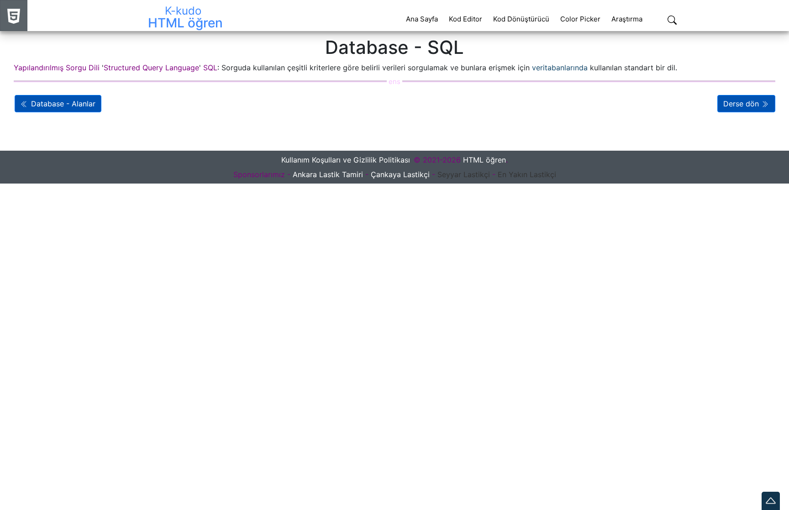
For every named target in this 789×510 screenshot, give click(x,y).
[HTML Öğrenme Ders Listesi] (13, 15)
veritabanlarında (560, 67)
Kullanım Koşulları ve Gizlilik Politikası (345, 159)
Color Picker (580, 19)
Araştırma (626, 19)
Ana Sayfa (422, 19)
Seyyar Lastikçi (463, 174)
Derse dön (742, 103)
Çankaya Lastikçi (400, 174)
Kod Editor (465, 19)
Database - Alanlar (62, 103)
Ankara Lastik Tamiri (328, 174)
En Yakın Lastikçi (527, 174)
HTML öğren (484, 159)
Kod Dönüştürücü (521, 19)
